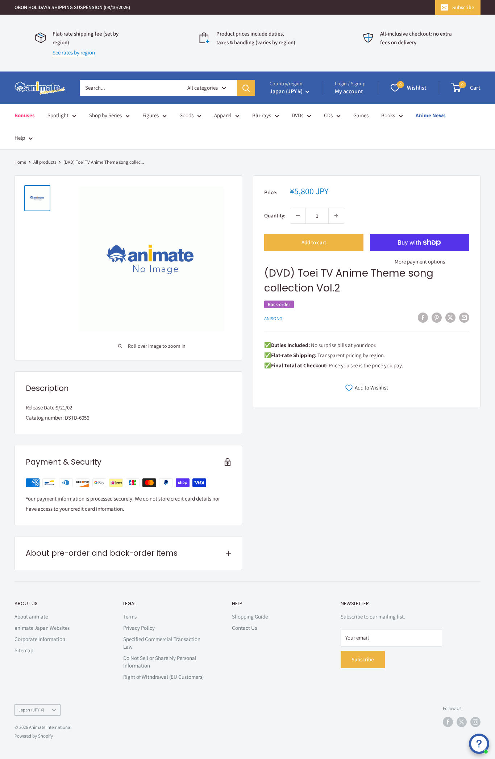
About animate (31, 616)
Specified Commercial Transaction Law (161, 643)
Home (20, 162)
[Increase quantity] (336, 215)
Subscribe (463, 7)
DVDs (297, 115)
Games (361, 115)
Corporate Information (39, 639)
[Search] (246, 88)
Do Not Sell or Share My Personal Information (159, 661)
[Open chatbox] (479, 744)
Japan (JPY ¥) (31, 710)
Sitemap (23, 650)
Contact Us (244, 627)
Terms (130, 616)
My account (349, 91)
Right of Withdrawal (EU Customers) (163, 676)
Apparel (223, 115)
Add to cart (313, 242)
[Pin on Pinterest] (437, 317)
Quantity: (275, 215)
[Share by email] (464, 317)
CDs (328, 115)
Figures (150, 115)
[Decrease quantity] (297, 215)
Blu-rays (261, 115)
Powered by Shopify (33, 736)
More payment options (420, 261)
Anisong (273, 318)
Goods (186, 115)
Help (19, 137)
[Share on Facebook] (423, 317)
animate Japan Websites (42, 627)
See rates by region (74, 52)
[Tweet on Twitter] (450, 317)
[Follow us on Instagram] (475, 722)
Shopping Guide (250, 616)
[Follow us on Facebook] (448, 722)
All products (44, 162)
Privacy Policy (139, 627)
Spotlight (57, 115)
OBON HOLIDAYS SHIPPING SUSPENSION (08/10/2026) (72, 7)
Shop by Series (105, 115)
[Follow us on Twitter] (462, 722)
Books (388, 115)
